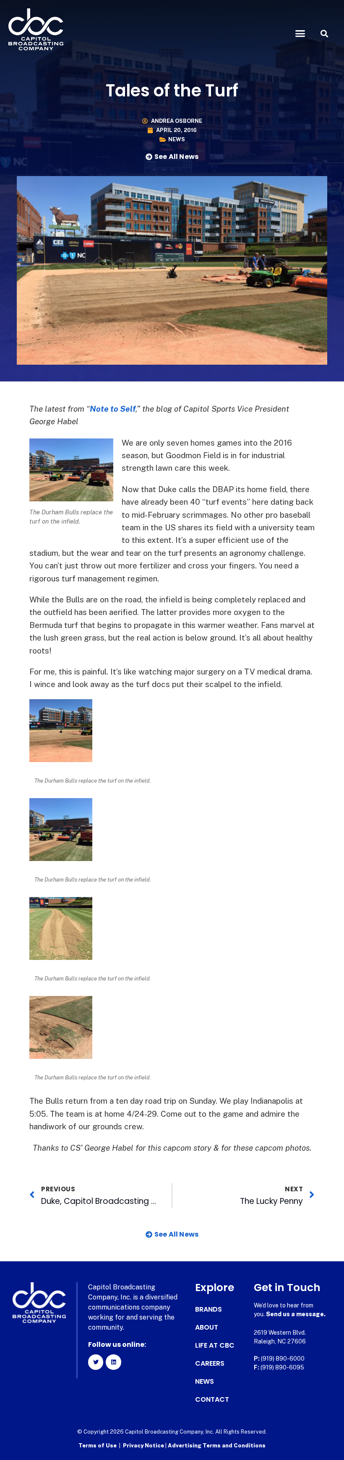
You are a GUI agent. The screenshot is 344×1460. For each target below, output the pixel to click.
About (206, 1327)
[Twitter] (95, 1361)
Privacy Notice (144, 1445)
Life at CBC (215, 1345)
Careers (209, 1363)
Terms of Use (97, 1445)
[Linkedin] (113, 1361)
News (176, 139)
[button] (300, 33)
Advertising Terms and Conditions (217, 1445)
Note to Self (113, 408)
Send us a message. (296, 1314)
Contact (212, 1399)
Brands (208, 1309)
